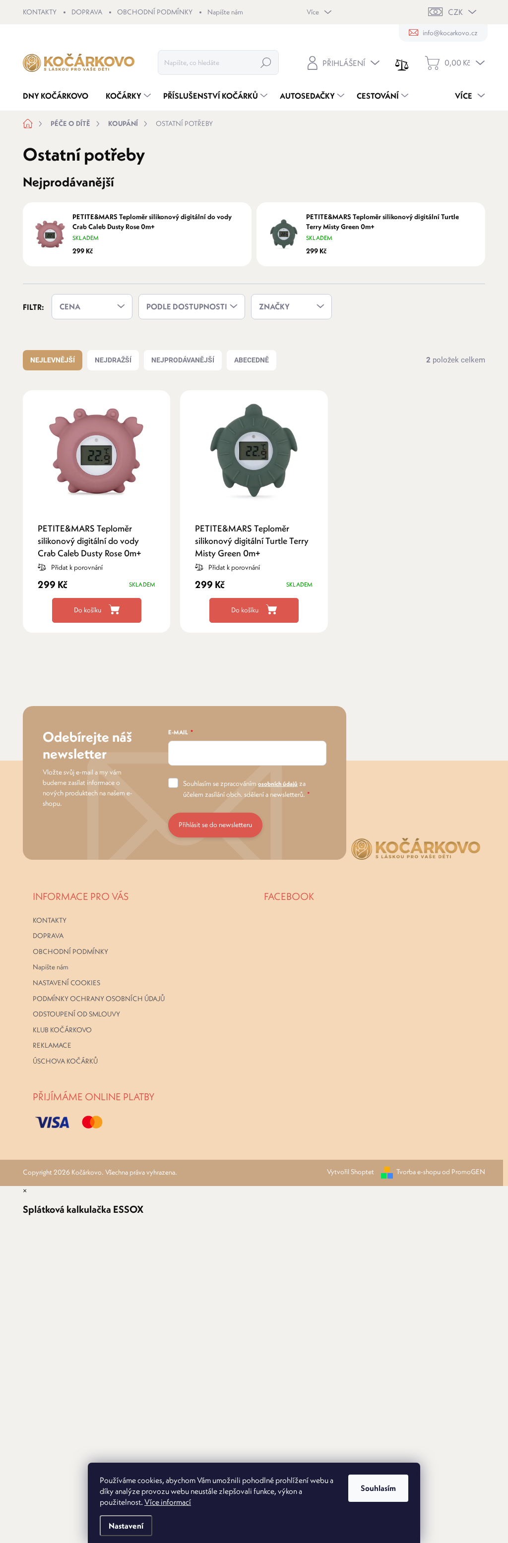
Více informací (167, 1502)
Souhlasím (378, 1488)
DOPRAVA (86, 11)
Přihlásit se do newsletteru (215, 824)
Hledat (266, 62)
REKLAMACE (52, 1045)
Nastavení (126, 1526)
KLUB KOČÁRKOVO (62, 1029)
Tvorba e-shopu (418, 1171)
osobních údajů (278, 783)
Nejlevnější (52, 360)
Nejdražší (113, 360)
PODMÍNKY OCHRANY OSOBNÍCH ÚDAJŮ (99, 998)
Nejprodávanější (182, 360)
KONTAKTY (40, 11)
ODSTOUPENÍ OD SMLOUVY (76, 1013)
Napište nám (225, 11)
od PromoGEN (463, 1171)
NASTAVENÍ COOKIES (66, 982)
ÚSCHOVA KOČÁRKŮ (65, 1061)
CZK (455, 12)
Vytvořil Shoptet (350, 1171)
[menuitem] (59, 96)
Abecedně (251, 360)
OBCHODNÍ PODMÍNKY (154, 11)
